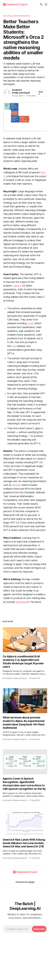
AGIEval (16, 485)
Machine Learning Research (16, 16)
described (21, 602)
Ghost (31, 882)
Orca (13, 346)
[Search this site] (41, 4)
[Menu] (46, 4)
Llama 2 (17, 285)
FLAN (30, 323)
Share (40, 92)
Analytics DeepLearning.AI (21, 91)
